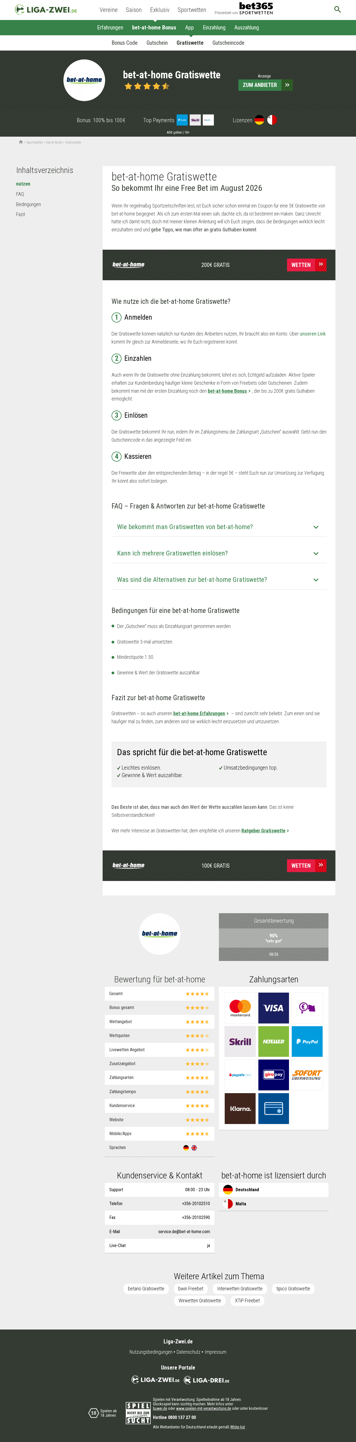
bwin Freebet (190, 1288)
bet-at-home (54, 142)
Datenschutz (189, 1352)
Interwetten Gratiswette (240, 1288)
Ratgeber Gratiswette (263, 830)
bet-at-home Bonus (154, 27)
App (189, 27)
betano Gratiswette (146, 1288)
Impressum (215, 1352)
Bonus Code (125, 42)
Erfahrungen (110, 27)
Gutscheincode (228, 42)
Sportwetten (192, 9)
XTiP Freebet (247, 1300)
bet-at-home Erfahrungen (199, 713)
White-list (237, 1427)
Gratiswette (190, 42)
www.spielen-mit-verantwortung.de (203, 1408)
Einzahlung (214, 27)
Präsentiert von (226, 13)
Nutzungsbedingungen (151, 1352)
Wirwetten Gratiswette (200, 1300)
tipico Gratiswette (293, 1288)
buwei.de (160, 1408)
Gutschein (157, 42)
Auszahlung (246, 27)
